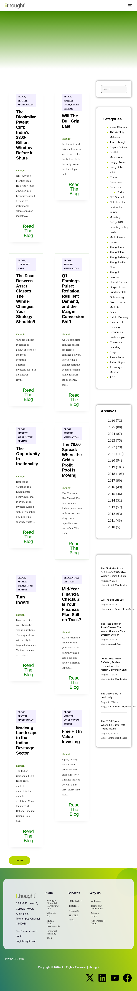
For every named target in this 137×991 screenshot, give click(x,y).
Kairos (113, 242)
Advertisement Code (97, 922)
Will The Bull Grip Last (112, 599)
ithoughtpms (117, 247)
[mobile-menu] (128, 5)
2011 (111, 520)
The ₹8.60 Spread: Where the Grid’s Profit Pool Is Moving (113, 725)
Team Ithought (118, 142)
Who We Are (51, 914)
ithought (20, 170)
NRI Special (117, 197)
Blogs (21, 96)
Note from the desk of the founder (118, 207)
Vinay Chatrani (118, 127)
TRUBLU (74, 905)
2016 (111, 487)
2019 (111, 467)
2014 (111, 500)
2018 (111, 474)
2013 (111, 507)
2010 (111, 527)
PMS (49, 938)
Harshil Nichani (118, 282)
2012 (111, 514)
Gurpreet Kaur (118, 287)
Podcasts (115, 187)
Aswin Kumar (117, 357)
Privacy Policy (95, 914)
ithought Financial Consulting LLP (53, 904)
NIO (71, 920)
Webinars (96, 901)
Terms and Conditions (97, 907)
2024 (111, 434)
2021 (111, 454)
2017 (111, 480)
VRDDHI (74, 910)
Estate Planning (119, 317)
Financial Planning (52, 932)
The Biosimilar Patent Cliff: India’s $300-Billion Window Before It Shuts (113, 572)
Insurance (115, 277)
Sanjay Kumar (118, 162)
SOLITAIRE (75, 901)
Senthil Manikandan (117, 585)
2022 (111, 447)
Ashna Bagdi (117, 362)
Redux (121, 192)
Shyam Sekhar (118, 147)
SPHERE (73, 915)
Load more (19, 860)
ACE (112, 377)
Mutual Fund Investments (53, 923)
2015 (111, 494)
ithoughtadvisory (119, 257)
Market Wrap (117, 237)
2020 (111, 460)
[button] (121, 5)
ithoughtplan (117, 252)
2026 (111, 420)
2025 (111, 427)
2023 (111, 440)
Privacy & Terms (14, 958)
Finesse (114, 312)
